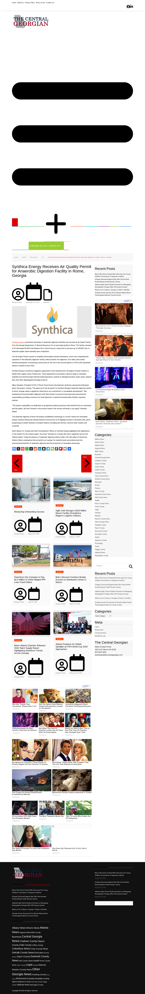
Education (90, 222)
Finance (97, 488)
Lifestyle (98, 513)
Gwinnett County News (103, 494)
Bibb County (99, 451)
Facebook (128, 3)
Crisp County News (101, 476)
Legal (113, 222)
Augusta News (100, 448)
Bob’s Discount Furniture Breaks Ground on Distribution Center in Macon (71, 579)
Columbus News (100, 473)
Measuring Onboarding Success (29, 512)
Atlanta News (99, 445)
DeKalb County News (102, 479)
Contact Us (50, 2)
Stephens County (101, 540)
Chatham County (101, 460)
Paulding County (100, 525)
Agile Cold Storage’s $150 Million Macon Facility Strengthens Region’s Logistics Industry (71, 513)
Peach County (100, 528)
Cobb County (99, 467)
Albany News (99, 439)
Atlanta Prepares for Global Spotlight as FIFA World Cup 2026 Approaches (72, 646)
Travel (97, 546)
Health (102, 222)
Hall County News (101, 497)
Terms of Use (40, 2)
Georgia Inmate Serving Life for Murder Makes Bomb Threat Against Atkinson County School (113, 603)
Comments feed (100, 633)
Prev (15, 470)
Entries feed (99, 630)
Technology (19, 246)
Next (85, 457)
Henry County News (102, 503)
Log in (97, 627)
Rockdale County (101, 534)
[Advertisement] (72, 49)
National (97, 516)
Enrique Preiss (17, 302)
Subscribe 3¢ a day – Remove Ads (45, 246)
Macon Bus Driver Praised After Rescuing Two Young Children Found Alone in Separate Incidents (113, 579)
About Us (20, 2)
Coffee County (100, 470)
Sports (124, 222)
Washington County (101, 555)
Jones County (99, 506)
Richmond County (101, 531)
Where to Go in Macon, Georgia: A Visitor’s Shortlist (112, 290)
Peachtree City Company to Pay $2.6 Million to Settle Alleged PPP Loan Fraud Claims (30, 579)
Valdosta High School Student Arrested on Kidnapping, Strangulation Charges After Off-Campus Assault (113, 592)
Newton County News (102, 519)
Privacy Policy (30, 2)
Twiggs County (100, 549)
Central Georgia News (29, 222)
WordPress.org (100, 636)
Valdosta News (100, 552)
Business (76, 222)
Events (97, 485)
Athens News (99, 442)
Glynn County (99, 491)
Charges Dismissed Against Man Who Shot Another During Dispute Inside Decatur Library (113, 586)
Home (14, 2)
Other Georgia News (54, 207)
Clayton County (100, 464)
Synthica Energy (18, 342)
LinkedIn (131, 2)
